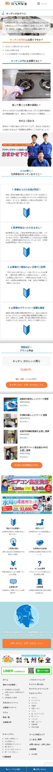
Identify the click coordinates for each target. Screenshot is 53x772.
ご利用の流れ (13, 548)
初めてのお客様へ (13, 528)
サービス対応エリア (37, 734)
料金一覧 (13, 569)
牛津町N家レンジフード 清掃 (33, 415)
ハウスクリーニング (37, 680)
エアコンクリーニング (39, 689)
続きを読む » (24, 405)
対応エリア (39, 528)
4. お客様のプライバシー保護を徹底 (26, 307)
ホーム (5, 680)
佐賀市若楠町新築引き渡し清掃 (34, 431)
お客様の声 (13, 587)
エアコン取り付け (37, 684)
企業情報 (39, 587)
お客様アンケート (9, 707)
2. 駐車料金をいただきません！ (26, 227)
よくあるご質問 (35, 739)
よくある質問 (40, 569)
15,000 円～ (26, 369)
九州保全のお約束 (40, 548)
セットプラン (9, 734)
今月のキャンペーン (10, 703)
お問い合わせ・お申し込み (39, 744)
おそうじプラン (36, 693)
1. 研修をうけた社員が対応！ (26, 189)
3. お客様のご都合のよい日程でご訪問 (26, 267)
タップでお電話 (14, 769)
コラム (5, 712)
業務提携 (7, 757)
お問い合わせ (40, 769)
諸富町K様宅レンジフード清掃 (34, 399)
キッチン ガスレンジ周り (26, 361)
